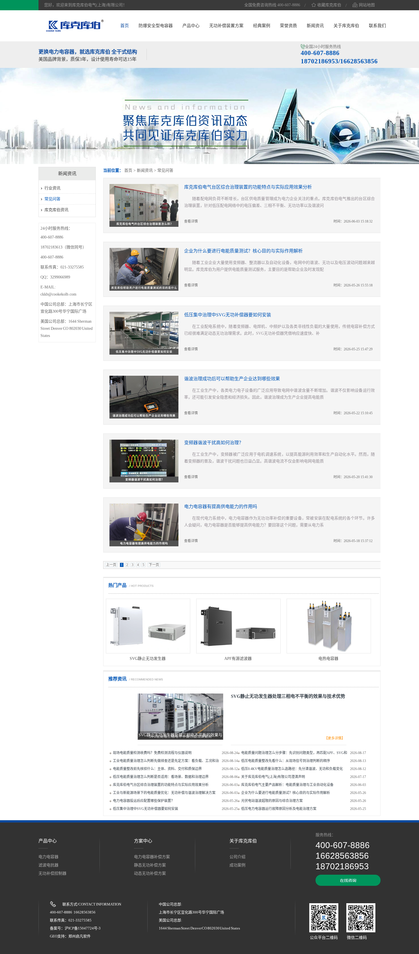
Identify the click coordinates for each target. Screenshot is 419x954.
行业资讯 (52, 188)
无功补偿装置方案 (226, 25)
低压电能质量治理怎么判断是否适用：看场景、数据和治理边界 (161, 777)
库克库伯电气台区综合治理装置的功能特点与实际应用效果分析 (248, 187)
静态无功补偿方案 (150, 865)
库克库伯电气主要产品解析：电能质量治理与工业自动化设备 (287, 785)
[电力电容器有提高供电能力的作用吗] (146, 525)
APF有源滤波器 (238, 658)
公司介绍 (237, 857)
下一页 (154, 565)
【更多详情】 (334, 738)
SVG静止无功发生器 (148, 658)
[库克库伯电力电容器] (74, 31)
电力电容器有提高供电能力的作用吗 (220, 506)
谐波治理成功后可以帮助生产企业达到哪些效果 (232, 378)
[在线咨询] (348, 884)
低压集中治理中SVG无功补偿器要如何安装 (227, 314)
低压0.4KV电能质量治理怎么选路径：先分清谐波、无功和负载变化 (292, 769)
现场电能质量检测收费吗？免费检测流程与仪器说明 (152, 753)
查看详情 (191, 221)
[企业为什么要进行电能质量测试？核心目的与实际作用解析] (146, 269)
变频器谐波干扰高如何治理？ (213, 442)
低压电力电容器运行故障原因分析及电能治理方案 (278, 809)
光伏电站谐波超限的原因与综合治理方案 (272, 801)
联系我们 (377, 25)
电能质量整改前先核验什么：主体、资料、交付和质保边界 (157, 769)
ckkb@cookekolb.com (58, 294)
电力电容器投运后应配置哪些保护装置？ (143, 801)
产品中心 (191, 25)
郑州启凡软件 (79, 936)
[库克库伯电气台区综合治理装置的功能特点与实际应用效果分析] (146, 205)
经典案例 (261, 25)
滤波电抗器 (48, 865)
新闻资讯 (315, 25)
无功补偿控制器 (52, 873)
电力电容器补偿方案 (152, 857)
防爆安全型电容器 (156, 25)
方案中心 (143, 840)
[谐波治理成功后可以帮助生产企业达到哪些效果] (146, 397)
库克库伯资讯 (56, 210)
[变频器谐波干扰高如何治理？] (146, 461)
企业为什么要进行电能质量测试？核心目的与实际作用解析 (243, 250)
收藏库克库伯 (329, 5)
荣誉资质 (288, 25)
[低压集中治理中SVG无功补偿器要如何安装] (146, 333)
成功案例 (237, 865)
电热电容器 (328, 658)
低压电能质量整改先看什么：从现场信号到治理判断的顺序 (285, 761)
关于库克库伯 (346, 25)
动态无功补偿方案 (150, 873)
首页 (124, 25)
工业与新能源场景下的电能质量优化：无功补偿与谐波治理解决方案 (164, 793)
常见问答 (165, 170)
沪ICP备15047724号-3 (83, 928)
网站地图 (367, 5)
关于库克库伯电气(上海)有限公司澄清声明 (273, 777)
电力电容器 (48, 857)
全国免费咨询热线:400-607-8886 (272, 5)
